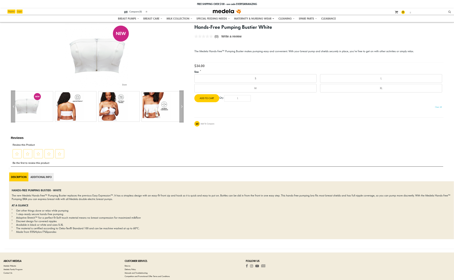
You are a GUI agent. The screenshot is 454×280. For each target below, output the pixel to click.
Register (11, 11)
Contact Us (8, 273)
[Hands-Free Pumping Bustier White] (97, 25)
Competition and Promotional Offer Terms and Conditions (147, 276)
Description (19, 177)
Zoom (124, 85)
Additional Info (41, 177)
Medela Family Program (13, 269)
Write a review (231, 36)
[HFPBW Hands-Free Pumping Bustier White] (32, 106)
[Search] (450, 12)
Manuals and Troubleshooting (136, 273)
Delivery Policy (130, 269)
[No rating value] (204, 36)
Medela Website (10, 266)
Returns (127, 266)
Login (19, 11)
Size (196, 72)
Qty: (221, 97)
